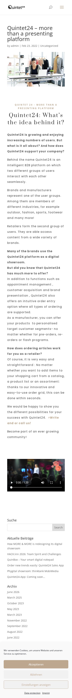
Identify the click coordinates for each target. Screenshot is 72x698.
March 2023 (14, 614)
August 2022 (15, 631)
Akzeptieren (36, 664)
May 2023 (13, 609)
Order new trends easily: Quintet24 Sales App (35, 565)
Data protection (32, 692)
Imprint (46, 692)
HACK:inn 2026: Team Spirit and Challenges (34, 554)
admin (15, 46)
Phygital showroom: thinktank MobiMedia (33, 571)
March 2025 (14, 597)
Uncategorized (49, 46)
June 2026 (13, 592)
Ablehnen (36, 674)
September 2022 (17, 626)
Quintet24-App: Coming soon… (26, 577)
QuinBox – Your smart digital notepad (30, 559)
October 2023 (15, 603)
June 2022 (13, 637)
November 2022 (17, 620)
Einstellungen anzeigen (36, 685)
